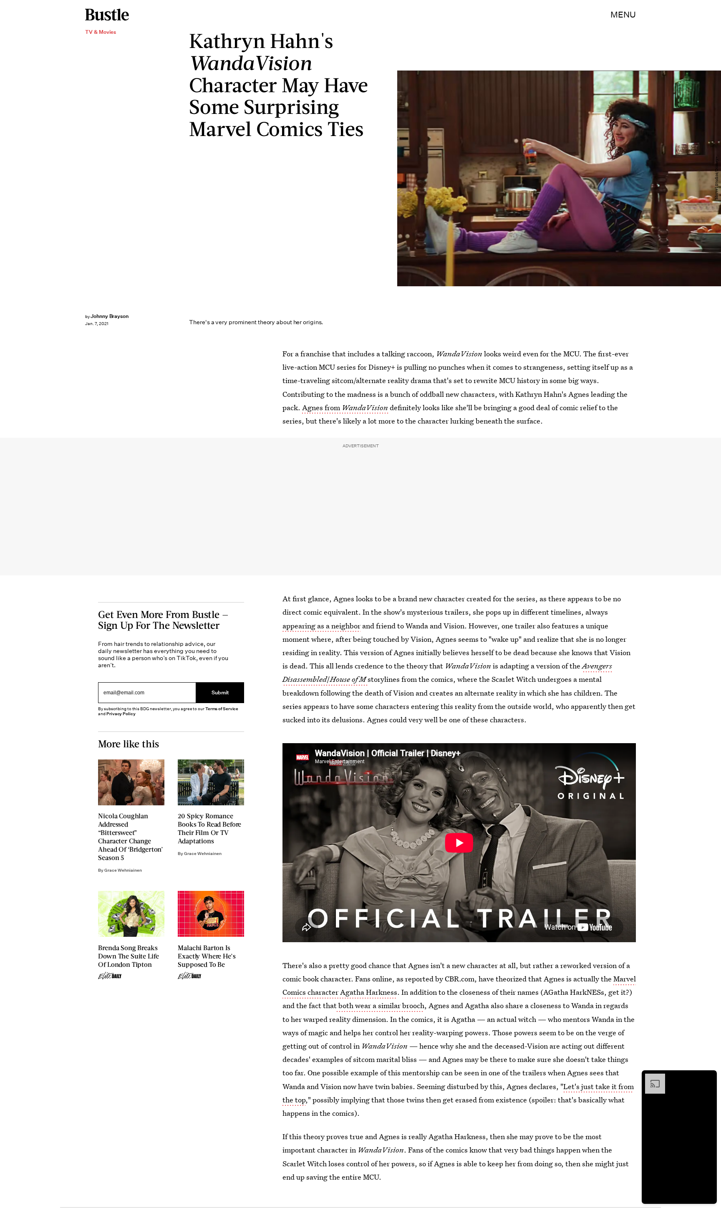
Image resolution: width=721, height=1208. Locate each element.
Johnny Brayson (110, 316)
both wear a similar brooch (380, 1005)
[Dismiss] (707, 1078)
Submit (220, 692)
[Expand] (651, 1078)
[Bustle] (107, 14)
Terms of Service (221, 708)
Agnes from (346, 407)
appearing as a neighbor (321, 625)
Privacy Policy (121, 713)
